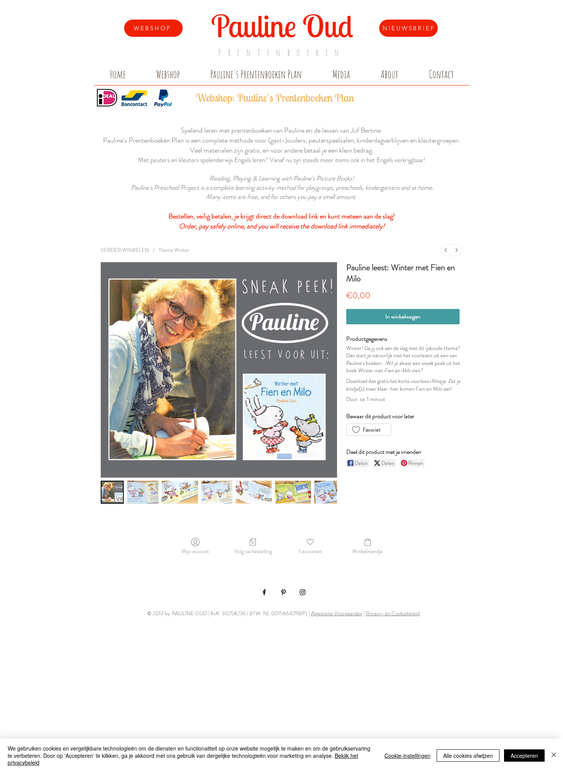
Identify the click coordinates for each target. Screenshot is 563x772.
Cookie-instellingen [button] (407, 755)
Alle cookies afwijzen (468, 755)
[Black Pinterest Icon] (283, 592)
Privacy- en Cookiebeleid (393, 613)
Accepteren (524, 755)
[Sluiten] (553, 755)
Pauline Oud (282, 26)
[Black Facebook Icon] (264, 592)
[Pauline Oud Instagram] (302, 592)
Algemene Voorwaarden (336, 613)
